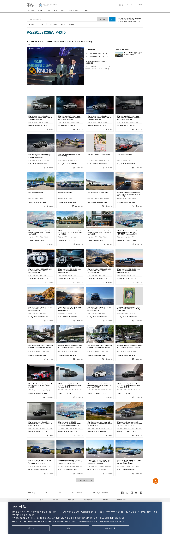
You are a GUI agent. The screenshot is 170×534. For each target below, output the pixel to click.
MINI (60, 493)
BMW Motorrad (77, 493)
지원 (28, 500)
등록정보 (55, 500)
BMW (47, 493)
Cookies (105, 500)
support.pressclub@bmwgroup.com (129, 21)
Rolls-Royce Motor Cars (100, 493)
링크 (41, 500)
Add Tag (103, 19)
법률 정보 (71, 500)
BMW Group (31, 493)
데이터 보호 (88, 500)
